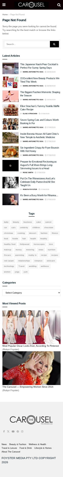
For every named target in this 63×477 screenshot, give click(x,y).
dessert (32, 233)
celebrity (24, 227)
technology (9, 266)
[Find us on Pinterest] (18, 431)
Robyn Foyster (30, 189)
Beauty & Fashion (17, 444)
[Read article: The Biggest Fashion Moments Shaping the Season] (10, 96)
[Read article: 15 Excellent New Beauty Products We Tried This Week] (10, 82)
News (4, 444)
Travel (22, 266)
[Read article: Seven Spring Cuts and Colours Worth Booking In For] (10, 124)
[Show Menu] (3, 5)
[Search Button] (59, 5)
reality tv (32, 255)
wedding (33, 266)
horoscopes (39, 244)
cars (13, 227)
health (33, 239)
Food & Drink (26, 448)
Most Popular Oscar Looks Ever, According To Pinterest (30, 346)
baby (6, 222)
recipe (44, 255)
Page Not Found (17, 14)
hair (24, 239)
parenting (19, 255)
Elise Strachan (30, 113)
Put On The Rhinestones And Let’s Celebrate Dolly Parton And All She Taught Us (37, 182)
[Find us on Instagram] (22, 431)
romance (38, 261)
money (19, 250)
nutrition (51, 250)
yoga (17, 272)
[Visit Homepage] (31, 5)
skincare (51, 261)
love (51, 244)
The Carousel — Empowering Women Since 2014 (27, 386)
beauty (16, 222)
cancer (48, 222)
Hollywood (24, 244)
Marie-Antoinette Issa (33, 72)
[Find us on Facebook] (4, 431)
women (7, 272)
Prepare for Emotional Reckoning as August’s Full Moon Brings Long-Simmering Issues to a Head (38, 165)
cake (38, 222)
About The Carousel (11, 452)
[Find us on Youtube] (13, 431)
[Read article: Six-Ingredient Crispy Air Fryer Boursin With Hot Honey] (10, 152)
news (41, 250)
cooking (21, 233)
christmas (8, 233)
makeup (7, 250)
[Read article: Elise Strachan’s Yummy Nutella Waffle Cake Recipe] (10, 110)
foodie (15, 239)
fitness (55, 233)
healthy (43, 239)
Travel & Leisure (9, 448)
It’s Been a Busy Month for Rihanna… (39, 195)
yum (26, 272)
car (5, 227)
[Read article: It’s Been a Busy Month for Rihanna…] (10, 199)
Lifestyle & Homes (43, 448)
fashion (44, 233)
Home (5, 14)
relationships (24, 261)
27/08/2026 (44, 113)
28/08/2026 (51, 72)
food (6, 239)
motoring (30, 250)
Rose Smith (28, 172)
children (36, 227)
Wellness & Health (37, 444)
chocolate (48, 227)
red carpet (9, 261)
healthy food (10, 244)
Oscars (7, 255)
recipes (54, 255)
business (28, 222)
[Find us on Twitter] (8, 431)
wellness (45, 266)
